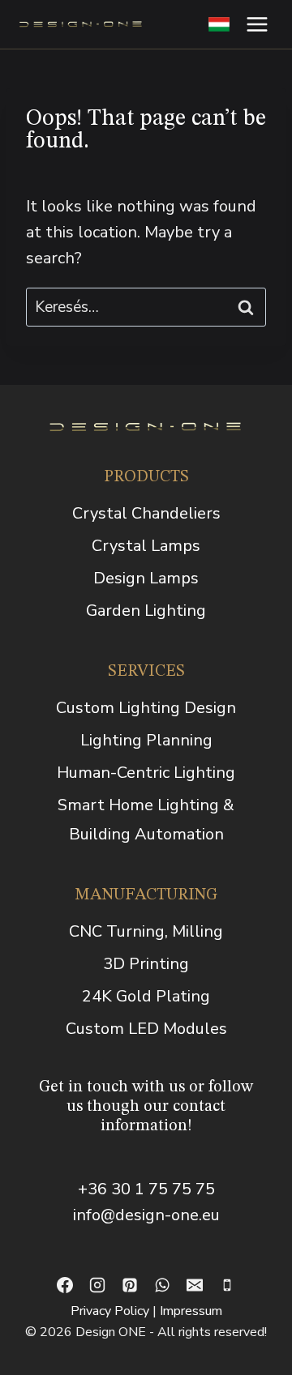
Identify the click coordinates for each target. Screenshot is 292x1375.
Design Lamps (146, 578)
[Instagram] (97, 1285)
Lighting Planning (146, 740)
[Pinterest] (130, 1285)
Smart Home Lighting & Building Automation (146, 819)
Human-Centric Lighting (146, 773)
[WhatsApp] (162, 1285)
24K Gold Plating (146, 996)
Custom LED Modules (146, 1029)
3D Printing (146, 964)
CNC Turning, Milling (146, 931)
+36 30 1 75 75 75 (146, 1189)
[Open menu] (257, 24)
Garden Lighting (146, 610)
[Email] (194, 1285)
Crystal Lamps (146, 546)
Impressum (191, 1311)
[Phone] (227, 1285)
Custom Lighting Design (146, 708)
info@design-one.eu (146, 1215)
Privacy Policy (110, 1311)
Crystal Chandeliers (146, 513)
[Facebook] (65, 1285)
